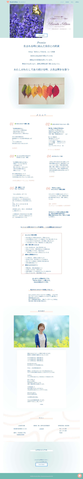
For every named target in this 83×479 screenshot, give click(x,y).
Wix (52, 476)
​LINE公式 (41, 428)
